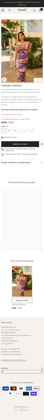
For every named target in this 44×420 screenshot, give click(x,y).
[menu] (2, 10)
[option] (22, 51)
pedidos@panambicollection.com (14, 360)
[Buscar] (9, 10)
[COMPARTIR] (41, 144)
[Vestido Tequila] (22, 281)
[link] (22, 245)
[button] (36, 80)
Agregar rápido (22, 300)
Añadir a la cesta (20, 144)
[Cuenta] (34, 10)
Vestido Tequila (19, 305)
